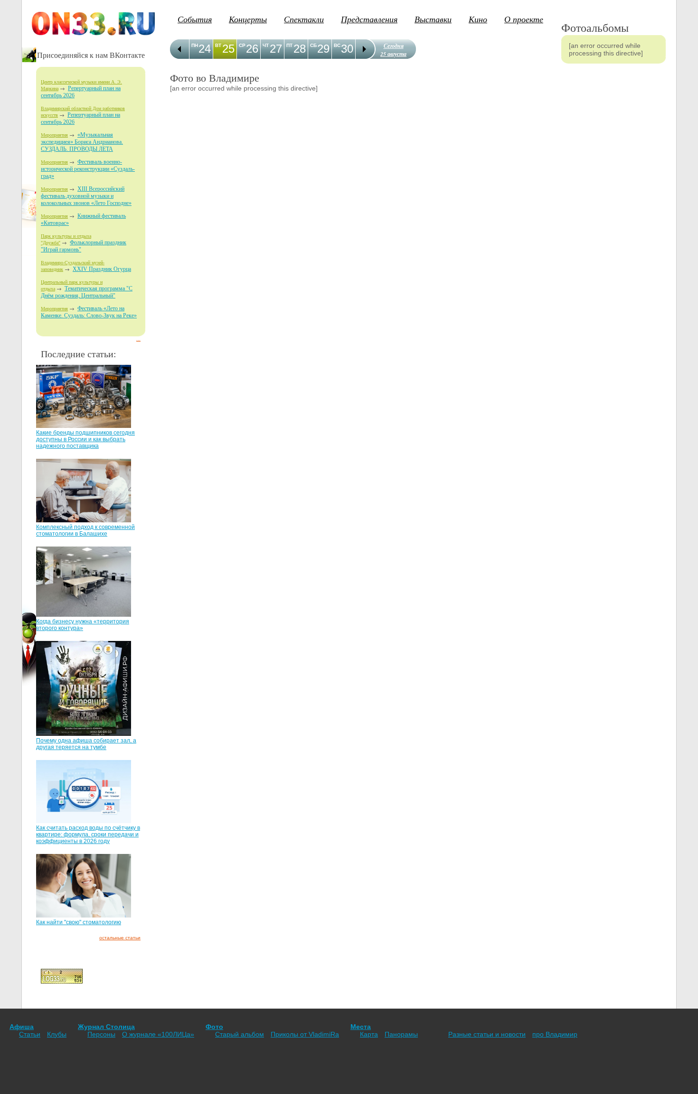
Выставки (433, 19)
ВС (337, 45)
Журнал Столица (106, 1026)
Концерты (248, 19)
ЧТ (266, 45)
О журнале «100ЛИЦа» (158, 1034)
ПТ (289, 45)
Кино (478, 19)
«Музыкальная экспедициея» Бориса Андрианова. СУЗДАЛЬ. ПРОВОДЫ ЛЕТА (82, 141)
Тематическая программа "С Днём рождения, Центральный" (86, 292)
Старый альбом (239, 1034)
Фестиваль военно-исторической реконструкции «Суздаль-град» (88, 168)
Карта (369, 1034)
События (195, 19)
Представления (369, 19)
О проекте (523, 19)
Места (360, 1026)
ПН (194, 45)
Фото (214, 1026)
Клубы (56, 1034)
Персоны (101, 1034)
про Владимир (554, 1034)
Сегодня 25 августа (393, 50)
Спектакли (304, 19)
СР (242, 45)
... (138, 339)
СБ (313, 45)
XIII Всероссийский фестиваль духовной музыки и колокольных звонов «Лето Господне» (86, 195)
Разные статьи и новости (487, 1034)
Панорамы (401, 1034)
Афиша (21, 1026)
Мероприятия (54, 135)
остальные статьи (120, 937)
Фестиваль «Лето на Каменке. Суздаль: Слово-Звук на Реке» (89, 312)
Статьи (29, 1034)
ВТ (218, 45)
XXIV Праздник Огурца (102, 269)
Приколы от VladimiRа (305, 1034)
